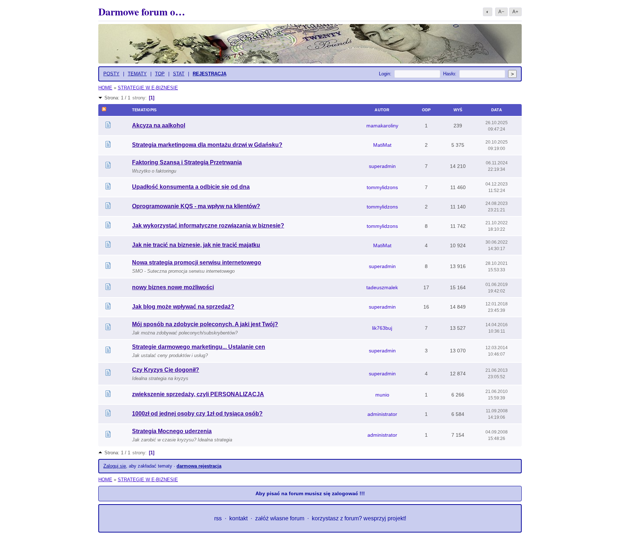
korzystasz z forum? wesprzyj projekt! (359, 518)
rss (218, 518)
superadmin (382, 166)
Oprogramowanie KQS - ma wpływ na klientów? (196, 206)
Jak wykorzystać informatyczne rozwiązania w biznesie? (208, 225)
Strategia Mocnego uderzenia (172, 431)
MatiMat (382, 145)
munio (382, 395)
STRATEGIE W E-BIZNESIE (148, 87)
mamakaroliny (382, 125)
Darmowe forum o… (141, 11)
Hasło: (449, 73)
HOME (105, 87)
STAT (178, 73)
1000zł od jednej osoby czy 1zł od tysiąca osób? (197, 414)
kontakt (238, 518)
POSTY (111, 73)
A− (501, 11)
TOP (160, 73)
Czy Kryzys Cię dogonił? (165, 370)
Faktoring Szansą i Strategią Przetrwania (187, 162)
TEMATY (137, 73)
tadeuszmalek (382, 287)
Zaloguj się (114, 466)
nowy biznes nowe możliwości (173, 287)
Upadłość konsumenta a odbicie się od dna (191, 187)
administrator (382, 414)
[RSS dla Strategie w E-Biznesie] (104, 110)
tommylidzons (382, 187)
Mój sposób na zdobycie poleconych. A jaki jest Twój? (205, 324)
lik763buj (382, 328)
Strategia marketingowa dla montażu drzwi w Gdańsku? (207, 145)
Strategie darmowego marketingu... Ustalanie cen (198, 347)
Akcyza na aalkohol (158, 125)
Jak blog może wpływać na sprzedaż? (183, 307)
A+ (515, 11)
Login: (385, 73)
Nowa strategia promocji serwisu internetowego (196, 262)
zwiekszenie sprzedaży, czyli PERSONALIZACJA (198, 394)
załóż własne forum (279, 518)
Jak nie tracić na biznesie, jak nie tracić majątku (196, 245)
